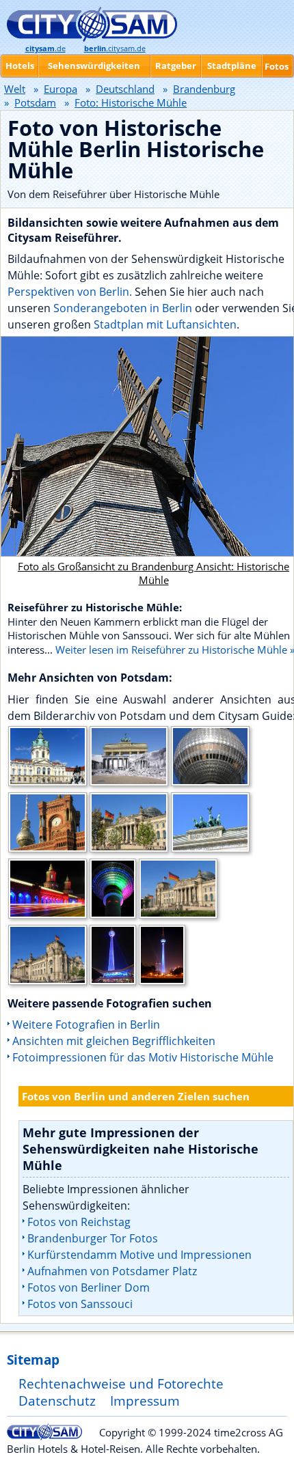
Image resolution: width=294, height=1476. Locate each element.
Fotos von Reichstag (79, 1221)
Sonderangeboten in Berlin (122, 308)
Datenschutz (57, 1400)
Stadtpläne (231, 65)
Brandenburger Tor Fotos (92, 1238)
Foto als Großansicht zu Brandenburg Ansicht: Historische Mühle (153, 573)
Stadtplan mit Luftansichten (165, 324)
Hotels (19, 65)
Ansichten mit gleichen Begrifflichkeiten (113, 1040)
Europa (60, 89)
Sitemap (33, 1359)
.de (45, 48)
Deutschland (125, 89)
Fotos (277, 66)
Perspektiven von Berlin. (70, 291)
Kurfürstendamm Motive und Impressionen (139, 1254)
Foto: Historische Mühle (131, 102)
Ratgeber (175, 65)
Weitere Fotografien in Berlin (86, 1024)
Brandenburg (204, 89)
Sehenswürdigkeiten (94, 65)
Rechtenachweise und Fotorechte (121, 1383)
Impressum (145, 1400)
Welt (14, 89)
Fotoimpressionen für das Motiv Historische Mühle (142, 1057)
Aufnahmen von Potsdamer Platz (112, 1271)
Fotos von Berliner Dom (88, 1287)
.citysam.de (115, 48)
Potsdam (35, 102)
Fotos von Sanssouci (80, 1303)
